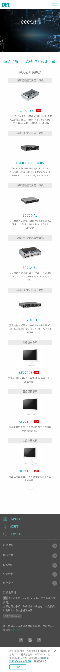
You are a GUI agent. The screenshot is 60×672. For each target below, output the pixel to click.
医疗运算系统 (30, 342)
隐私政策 (15, 630)
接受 (18, 667)
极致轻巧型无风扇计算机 (30, 80)
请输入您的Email (12, 616)
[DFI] (6, 4)
